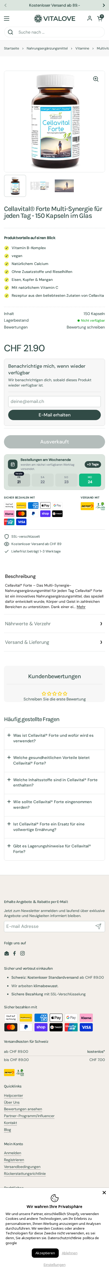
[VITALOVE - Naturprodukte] (54, 18)
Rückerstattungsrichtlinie (25, 1173)
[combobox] (54, 32)
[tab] (54, 591)
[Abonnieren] (98, 926)
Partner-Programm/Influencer (29, 1115)
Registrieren (14, 1159)
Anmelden (12, 1152)
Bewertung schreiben (86, 327)
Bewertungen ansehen (23, 1109)
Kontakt (10, 1122)
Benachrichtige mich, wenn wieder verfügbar (46, 369)
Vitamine (82, 48)
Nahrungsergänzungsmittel (47, 48)
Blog (7, 1129)
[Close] (104, 1192)
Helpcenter (13, 1095)
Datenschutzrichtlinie (64, 1237)
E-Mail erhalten (55, 415)
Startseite (11, 48)
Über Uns (12, 1102)
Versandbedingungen (22, 1166)
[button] (99, 18)
